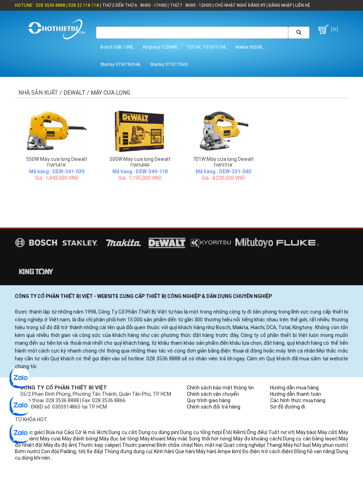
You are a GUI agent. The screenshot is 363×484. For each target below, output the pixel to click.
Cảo (68, 432)
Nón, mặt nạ (207, 445)
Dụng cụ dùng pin (158, 432)
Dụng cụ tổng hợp (200, 432)
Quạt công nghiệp (243, 445)
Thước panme (138, 445)
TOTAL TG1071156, (207, 47)
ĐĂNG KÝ (257, 5)
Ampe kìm (228, 451)
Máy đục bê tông (118, 438)
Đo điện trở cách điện (267, 451)
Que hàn (184, 451)
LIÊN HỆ (302, 5)
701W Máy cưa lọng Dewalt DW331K (223, 162)
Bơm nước (27, 451)
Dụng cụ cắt (122, 432)
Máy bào (305, 432)
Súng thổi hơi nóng (210, 438)
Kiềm (239, 432)
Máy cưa (50, 438)
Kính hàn (163, 451)
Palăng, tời (72, 451)
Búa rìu (54, 432)
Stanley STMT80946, (120, 64)
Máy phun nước (329, 445)
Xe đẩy (94, 451)
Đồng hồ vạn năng (314, 451)
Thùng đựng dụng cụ (127, 451)
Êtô (227, 432)
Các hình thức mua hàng (297, 400)
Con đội (49, 451)
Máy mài (176, 438)
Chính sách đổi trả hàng (213, 407)
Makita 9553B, (249, 47)
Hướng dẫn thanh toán (295, 394)
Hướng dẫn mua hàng (294, 387)
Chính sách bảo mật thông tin (220, 387)
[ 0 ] (334, 29)
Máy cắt (327, 432)
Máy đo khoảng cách (256, 438)
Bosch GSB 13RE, (117, 47)
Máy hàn (205, 451)
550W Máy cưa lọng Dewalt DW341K (56, 162)
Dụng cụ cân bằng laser (309, 438)
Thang (273, 445)
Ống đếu (256, 432)
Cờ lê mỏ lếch (90, 432)
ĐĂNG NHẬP (280, 5)
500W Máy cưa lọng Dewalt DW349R (140, 162)
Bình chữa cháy (174, 445)
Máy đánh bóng (79, 438)
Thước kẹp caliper (98, 445)
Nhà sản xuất (38, 92)
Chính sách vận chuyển (213, 394)
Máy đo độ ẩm (60, 445)
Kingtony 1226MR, (160, 47)
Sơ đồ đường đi (287, 407)
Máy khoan (152, 438)
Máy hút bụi (296, 445)
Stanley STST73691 (169, 64)
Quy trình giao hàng (208, 400)
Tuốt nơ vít (281, 432)
